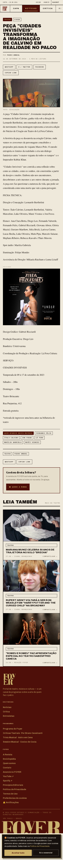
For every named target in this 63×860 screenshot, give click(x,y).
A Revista (7, 755)
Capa (16, 8)
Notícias (31, 8)
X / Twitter (24, 67)
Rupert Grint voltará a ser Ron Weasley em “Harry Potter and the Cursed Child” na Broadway (31, 603)
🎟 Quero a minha (18, 487)
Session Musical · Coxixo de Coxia (19, 742)
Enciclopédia (9, 759)
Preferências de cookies (15, 798)
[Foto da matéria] (31, 525)
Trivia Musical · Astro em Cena (18, 737)
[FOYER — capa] (5, 8)
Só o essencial (45, 853)
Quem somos (9, 763)
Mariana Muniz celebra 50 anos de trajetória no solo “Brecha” (30, 551)
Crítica (48, 8)
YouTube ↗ (8, 776)
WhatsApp (9, 67)
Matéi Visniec (32, 442)
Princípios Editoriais (13, 785)
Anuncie (46, 2)
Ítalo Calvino (11, 438)
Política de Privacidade (39, 846)
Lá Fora (39, 438)
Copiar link (11, 73)
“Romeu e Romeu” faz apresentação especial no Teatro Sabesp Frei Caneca (31, 656)
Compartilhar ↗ (50, 556)
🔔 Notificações (11, 802)
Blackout (55, 2)
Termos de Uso (10, 794)
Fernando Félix (43, 433)
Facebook (39, 67)
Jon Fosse (27, 438)
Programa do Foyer (12, 729)
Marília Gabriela (13, 442)
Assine (38, 2)
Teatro (7, 19)
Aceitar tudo (18, 853)
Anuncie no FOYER (12, 772)
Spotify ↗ (7, 781)
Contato (7, 768)
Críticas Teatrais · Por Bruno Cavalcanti (22, 733)
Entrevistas (8, 716)
